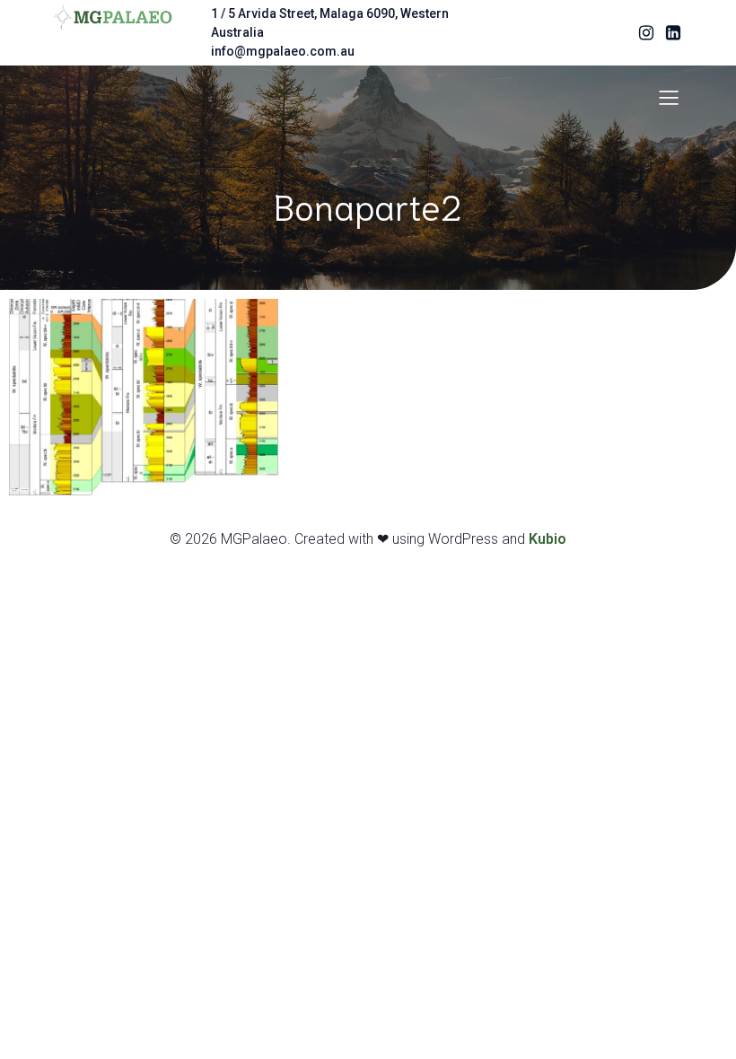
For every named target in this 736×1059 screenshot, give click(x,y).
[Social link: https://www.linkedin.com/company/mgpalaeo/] (668, 33)
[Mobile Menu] (668, 96)
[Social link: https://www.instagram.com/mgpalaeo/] (641, 33)
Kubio (547, 538)
